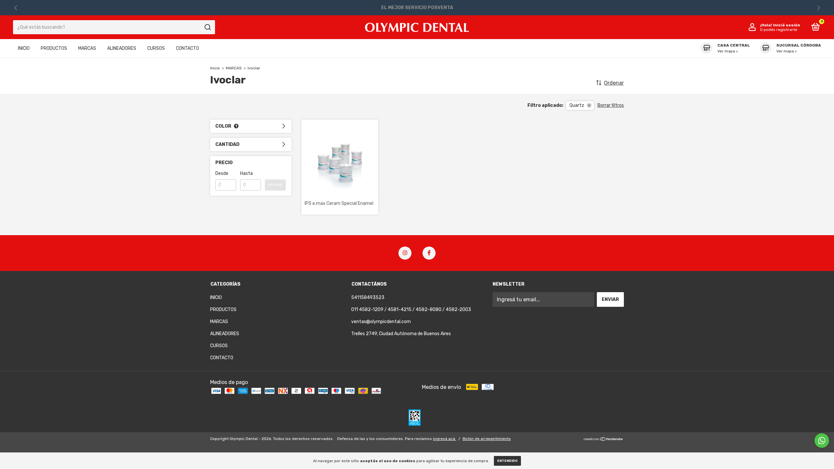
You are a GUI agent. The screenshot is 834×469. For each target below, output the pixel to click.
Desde (221, 173)
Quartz (576, 105)
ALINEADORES (121, 48)
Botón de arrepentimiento (487, 438)
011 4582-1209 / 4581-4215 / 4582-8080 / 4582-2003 (411, 309)
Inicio (215, 68)
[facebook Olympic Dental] (429, 253)
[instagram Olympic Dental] (404, 253)
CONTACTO (187, 48)
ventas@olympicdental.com (381, 321)
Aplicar (275, 185)
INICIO (24, 48)
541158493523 (367, 297)
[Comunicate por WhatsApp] (821, 440)
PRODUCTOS (54, 48)
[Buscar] (207, 27)
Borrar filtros (610, 105)
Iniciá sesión (786, 25)
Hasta (246, 173)
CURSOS (156, 48)
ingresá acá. (444, 438)
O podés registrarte (778, 29)
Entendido (507, 461)
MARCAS (87, 48)
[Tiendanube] (603, 439)
